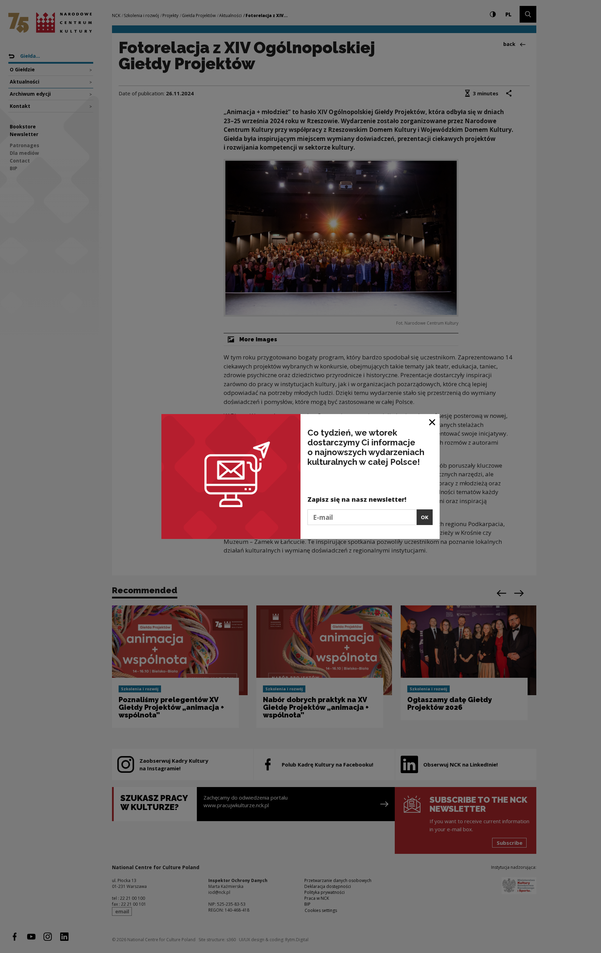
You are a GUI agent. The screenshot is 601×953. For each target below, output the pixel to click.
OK (424, 517)
